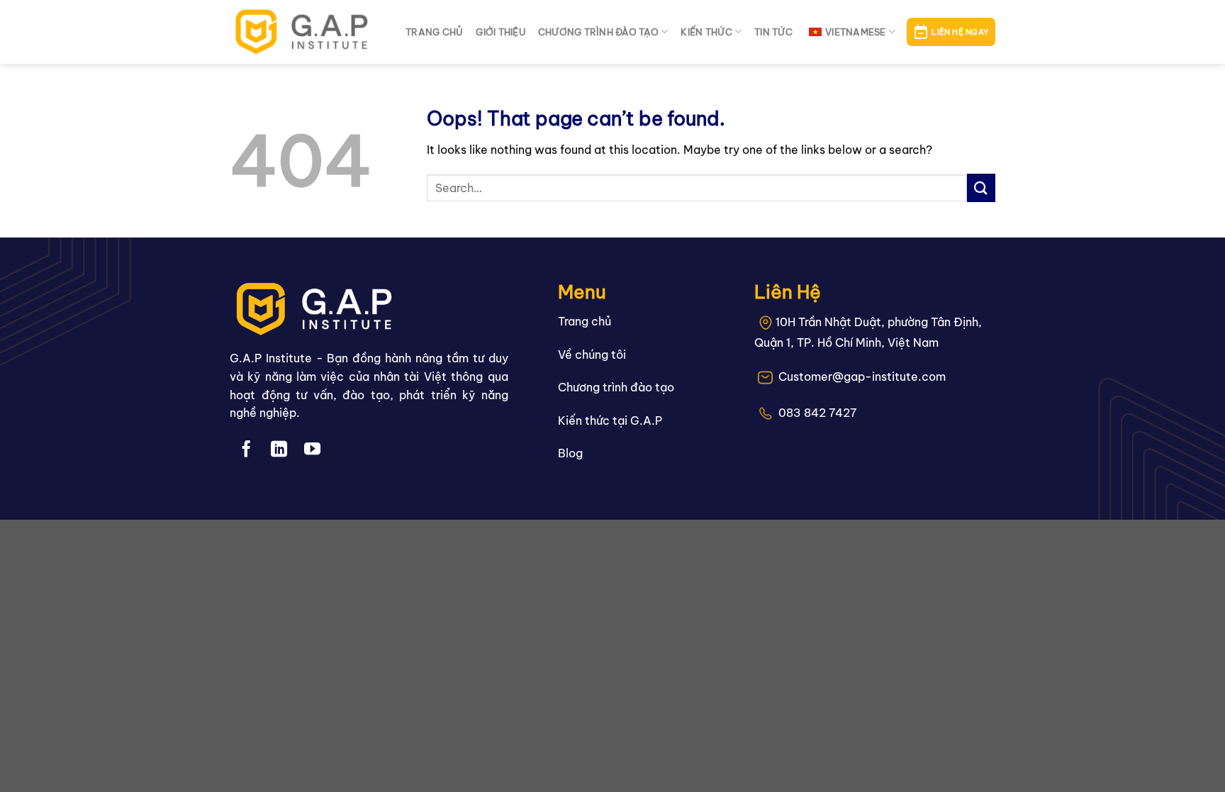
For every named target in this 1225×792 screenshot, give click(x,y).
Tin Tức (773, 32)
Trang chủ (434, 32)
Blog (570, 453)
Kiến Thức (706, 32)
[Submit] (981, 187)
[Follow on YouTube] (312, 450)
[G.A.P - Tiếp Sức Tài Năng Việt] (307, 32)
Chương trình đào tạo (598, 32)
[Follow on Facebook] (246, 450)
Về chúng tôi (592, 354)
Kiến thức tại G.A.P (610, 420)
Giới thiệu (500, 32)
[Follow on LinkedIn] (279, 450)
